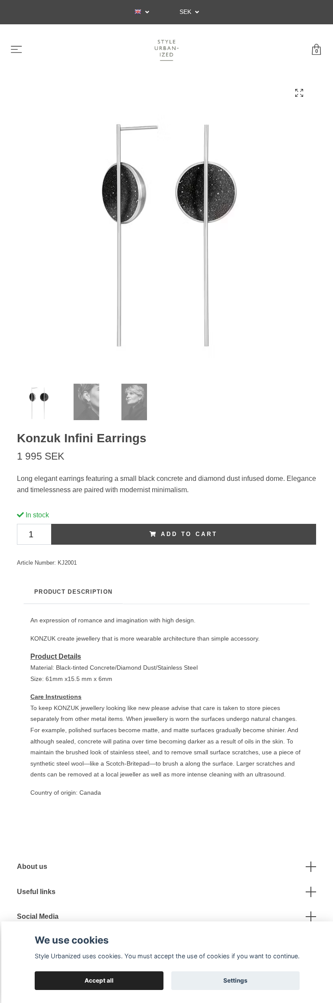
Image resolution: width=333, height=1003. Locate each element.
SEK (186, 11)
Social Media (38, 916)
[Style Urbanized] (166, 50)
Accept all (99, 980)
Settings (235, 980)
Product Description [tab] (73, 592)
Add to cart (189, 534)
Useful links (36, 891)
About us (32, 866)
